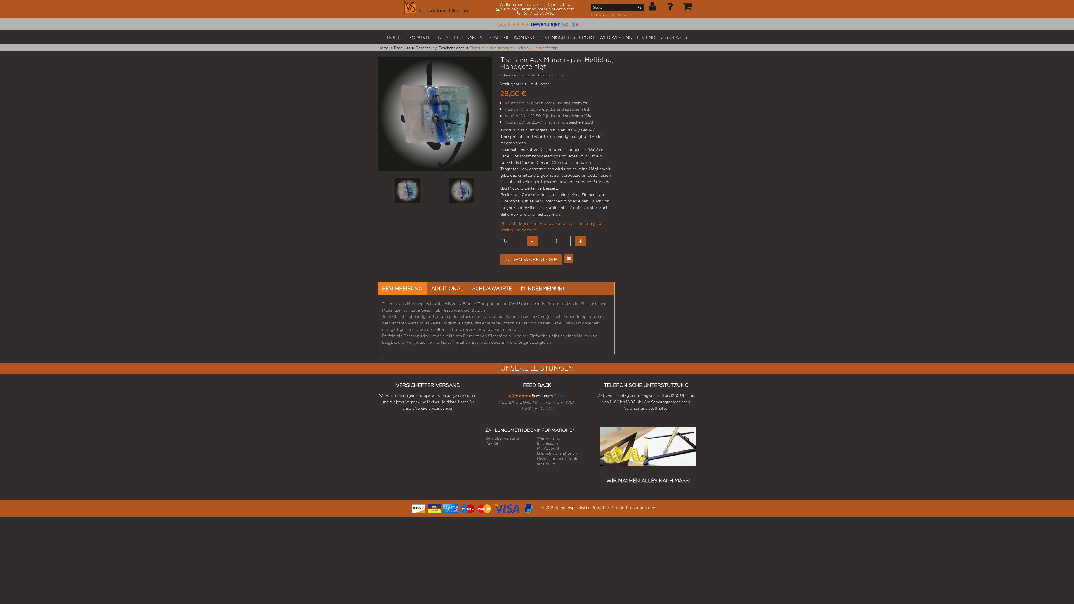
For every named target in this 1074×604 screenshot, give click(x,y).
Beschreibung (402, 288)
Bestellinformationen (557, 453)
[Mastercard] (484, 508)
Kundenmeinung (544, 288)
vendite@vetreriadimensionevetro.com (538, 9)
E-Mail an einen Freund (568, 258)
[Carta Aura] (434, 508)
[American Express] (450, 508)
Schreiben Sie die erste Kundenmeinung (532, 75)
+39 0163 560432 (537, 13)
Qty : (505, 240)
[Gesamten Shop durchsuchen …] (639, 8)
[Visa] (507, 508)
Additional (447, 288)
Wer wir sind (548, 438)
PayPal (491, 443)
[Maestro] (468, 508)
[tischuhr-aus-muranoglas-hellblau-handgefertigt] (407, 190)
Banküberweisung (502, 438)
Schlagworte (492, 288)
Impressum (547, 443)
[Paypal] (528, 508)
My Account (548, 448)
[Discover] (418, 508)
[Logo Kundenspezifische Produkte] (430, 9)
